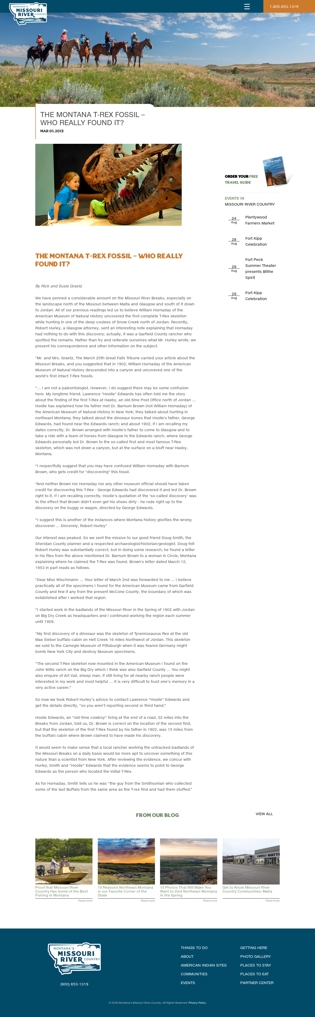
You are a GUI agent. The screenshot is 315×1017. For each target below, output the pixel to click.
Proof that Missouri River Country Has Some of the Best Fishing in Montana (61, 891)
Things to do (194, 947)
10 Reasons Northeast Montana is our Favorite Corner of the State (125, 891)
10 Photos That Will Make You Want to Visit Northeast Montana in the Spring (188, 891)
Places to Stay (255, 965)
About (187, 956)
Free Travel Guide (241, 179)
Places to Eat (254, 974)
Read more (85, 900)
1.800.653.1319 (284, 6)
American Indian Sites (204, 965)
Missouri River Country (250, 201)
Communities (194, 974)
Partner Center (256, 982)
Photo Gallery (255, 956)
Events (188, 982)
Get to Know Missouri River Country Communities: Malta (247, 889)
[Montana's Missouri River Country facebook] (68, 993)
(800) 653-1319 (74, 984)
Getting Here (253, 947)
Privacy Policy (197, 1002)
